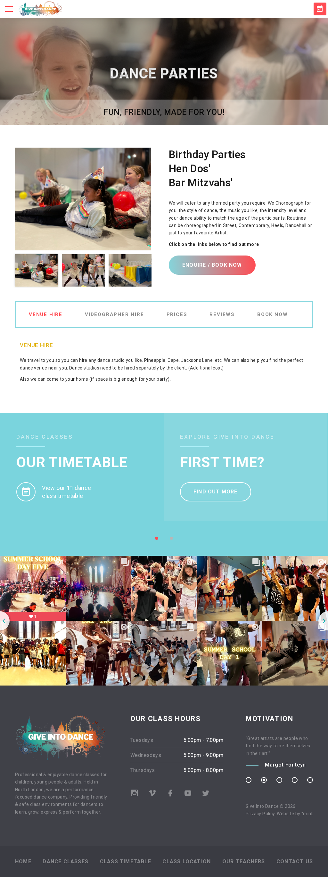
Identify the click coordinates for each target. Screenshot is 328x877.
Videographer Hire (114, 314)
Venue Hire (45, 314)
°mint (307, 813)
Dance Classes (65, 861)
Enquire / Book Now (212, 265)
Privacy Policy (260, 813)
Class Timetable (125, 861)
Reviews (222, 314)
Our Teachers (243, 861)
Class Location (186, 861)
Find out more (215, 492)
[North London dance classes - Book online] (320, 9)
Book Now (272, 314)
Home (23, 861)
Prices (177, 314)
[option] (83, 199)
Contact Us (294, 861)
